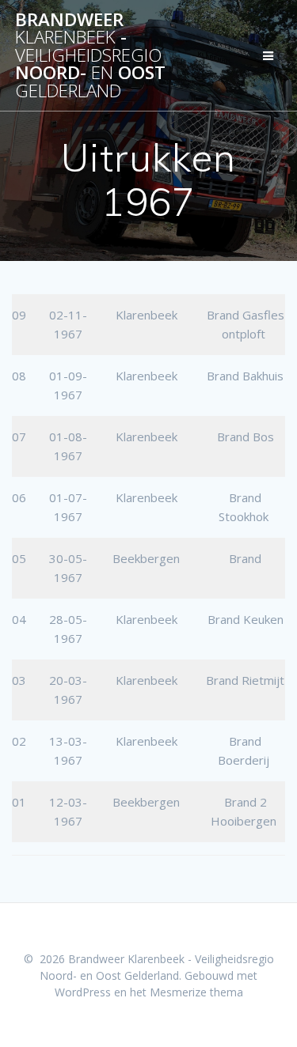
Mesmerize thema (196, 992)
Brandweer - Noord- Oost (90, 55)
